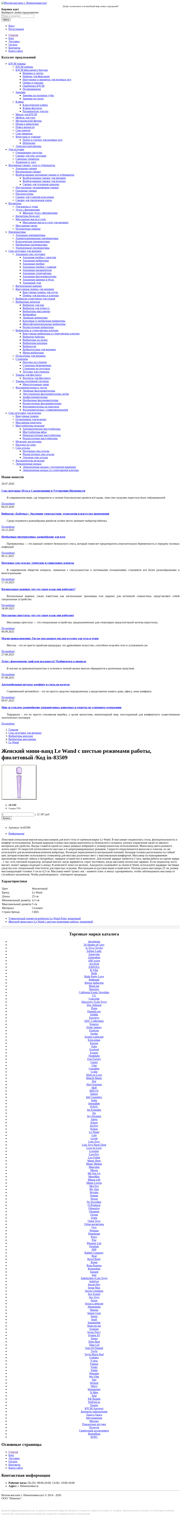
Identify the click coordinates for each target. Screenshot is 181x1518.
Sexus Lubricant (94, 1303)
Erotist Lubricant (94, 1036)
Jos (94, 1113)
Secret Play (94, 1284)
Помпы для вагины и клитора (41, 295)
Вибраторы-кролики (35, 343)
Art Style (94, 963)
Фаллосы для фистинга (37, 378)
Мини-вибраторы (33, 352)
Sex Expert (94, 1294)
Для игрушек (16, 149)
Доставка (14, 41)
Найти (6, 19)
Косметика (14, 203)
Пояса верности (25, 127)
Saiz (94, 1274)
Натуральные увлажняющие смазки (37, 187)
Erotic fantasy (94, 1027)
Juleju (94, 1119)
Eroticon (94, 1030)
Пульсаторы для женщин (31, 355)
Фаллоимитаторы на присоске (41, 406)
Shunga (94, 1309)
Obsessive (94, 1208)
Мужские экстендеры (29, 441)
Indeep (94, 1093)
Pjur (94, 1240)
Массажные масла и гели (31, 219)
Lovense (94, 1151)
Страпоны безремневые (37, 365)
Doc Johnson (94, 1005)
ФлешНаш (94, 1433)
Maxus (94, 1170)
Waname (94, 1373)
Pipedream (94, 1233)
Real (94, 1255)
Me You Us (94, 1173)
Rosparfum (94, 1268)
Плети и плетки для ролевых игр (42, 139)
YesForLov (94, 1401)
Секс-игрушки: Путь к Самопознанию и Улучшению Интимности (43, 490)
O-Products (94, 1205)
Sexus (94, 1300)
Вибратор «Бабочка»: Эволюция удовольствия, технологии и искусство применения (55, 513)
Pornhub (94, 1246)
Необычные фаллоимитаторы (40, 400)
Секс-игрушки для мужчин (24, 412)
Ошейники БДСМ (33, 85)
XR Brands (94, 1398)
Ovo (94, 1227)
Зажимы (20, 92)
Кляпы (20, 101)
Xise (94, 1395)
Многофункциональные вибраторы (44, 324)
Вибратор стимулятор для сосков (35, 298)
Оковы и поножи (33, 82)
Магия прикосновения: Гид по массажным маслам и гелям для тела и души (49, 638)
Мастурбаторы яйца (35, 431)
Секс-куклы (23, 447)
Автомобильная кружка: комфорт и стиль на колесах (35, 684)
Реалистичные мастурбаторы (40, 438)
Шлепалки (29, 142)
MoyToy (94, 1186)
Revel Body (94, 1259)
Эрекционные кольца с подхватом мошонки (49, 466)
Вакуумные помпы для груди (40, 292)
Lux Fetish (94, 1157)
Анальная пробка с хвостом (39, 257)
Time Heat (94, 1341)
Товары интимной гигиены (32, 381)
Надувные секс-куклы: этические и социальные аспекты (37, 562)
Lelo (94, 1135)
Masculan (94, 1166)
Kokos (94, 1128)
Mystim (94, 1192)
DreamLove (94, 1011)
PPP (94, 1249)
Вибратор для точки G (36, 308)
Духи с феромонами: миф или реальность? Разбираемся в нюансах (43, 661)
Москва (94, 1421)
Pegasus (94, 1230)
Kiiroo (94, 1122)
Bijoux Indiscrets (94, 982)
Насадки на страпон (35, 362)
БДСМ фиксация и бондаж (32, 69)
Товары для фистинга (29, 374)
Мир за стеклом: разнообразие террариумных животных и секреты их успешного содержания (61, 707)
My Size (94, 1189)
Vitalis (94, 1370)
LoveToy (94, 1154)
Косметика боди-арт (28, 216)
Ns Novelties (94, 1201)
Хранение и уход (26, 162)
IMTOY (94, 1090)
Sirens (94, 1316)
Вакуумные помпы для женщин (35, 289)
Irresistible (94, 1103)
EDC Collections (94, 1020)
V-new (94, 1360)
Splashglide (94, 1322)
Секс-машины (24, 133)
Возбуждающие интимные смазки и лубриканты (45, 174)
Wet (94, 1379)
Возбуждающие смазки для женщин (44, 177)
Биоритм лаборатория (94, 1411)
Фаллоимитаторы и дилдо (31, 387)
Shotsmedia (94, 1306)
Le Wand (13, 742)
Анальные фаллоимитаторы (39, 276)
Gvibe (94, 1071)
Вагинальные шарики (29, 285)
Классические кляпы (35, 104)
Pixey (94, 1236)
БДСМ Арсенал (94, 1408)
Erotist (94, 1033)
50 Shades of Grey (94, 944)
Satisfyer (94, 1281)
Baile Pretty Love (94, 976)
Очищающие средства (29, 152)
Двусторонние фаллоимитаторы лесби (46, 393)
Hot (94, 1081)
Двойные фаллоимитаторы (39, 390)
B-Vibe (94, 970)
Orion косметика (94, 1224)
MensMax (94, 1176)
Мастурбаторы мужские (30, 425)
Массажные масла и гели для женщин (45, 222)
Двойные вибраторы (35, 317)
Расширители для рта (35, 111)
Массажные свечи (26, 225)
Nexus (94, 1198)
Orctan (94, 1214)
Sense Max (94, 1287)
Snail (94, 1319)
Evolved (94, 1049)
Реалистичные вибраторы (38, 327)
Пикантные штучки (94, 1424)
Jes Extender (94, 1109)
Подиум (94, 1427)
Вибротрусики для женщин (39, 349)
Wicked (94, 1382)
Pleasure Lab (94, 1243)
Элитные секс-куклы (35, 457)
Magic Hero (94, 1160)
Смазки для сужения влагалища (35, 196)
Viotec (94, 1367)
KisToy (94, 1125)
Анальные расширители (37, 270)
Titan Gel (94, 1344)
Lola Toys (94, 1141)
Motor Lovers (94, 1182)
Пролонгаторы (24, 193)
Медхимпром (94, 1417)
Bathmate (94, 979)
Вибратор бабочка (34, 336)
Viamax (94, 1363)
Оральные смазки (26, 190)
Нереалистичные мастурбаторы (42, 435)
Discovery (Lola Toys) (94, 1001)
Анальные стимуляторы (37, 273)
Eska (94, 1046)
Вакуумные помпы (27, 416)
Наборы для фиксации (36, 76)
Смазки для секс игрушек (31, 155)
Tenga (94, 1338)
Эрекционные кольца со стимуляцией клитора (51, 470)
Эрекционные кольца (28, 463)
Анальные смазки (26, 168)
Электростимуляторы (28, 146)
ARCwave (94, 960)
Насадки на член (26, 444)
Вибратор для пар (33, 304)
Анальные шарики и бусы (38, 279)
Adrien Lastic (94, 951)
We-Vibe (94, 1376)
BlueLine (94, 985)
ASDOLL (94, 966)
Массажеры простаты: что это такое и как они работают (37, 615)
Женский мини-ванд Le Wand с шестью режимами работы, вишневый (50, 921)
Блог (11, 38)
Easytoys (94, 1017)
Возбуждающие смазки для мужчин (44, 181)
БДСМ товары (17, 63)
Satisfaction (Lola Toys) (94, 1278)
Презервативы (17, 231)
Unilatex (94, 1357)
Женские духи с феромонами (40, 212)
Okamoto (94, 1211)
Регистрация (16, 29)
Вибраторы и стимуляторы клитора (37, 330)
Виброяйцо (29, 314)
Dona (94, 1008)
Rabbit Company (94, 1252)
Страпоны (22, 358)
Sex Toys (94, 1297)
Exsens (94, 1052)
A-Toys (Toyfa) (94, 947)
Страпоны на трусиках (36, 368)
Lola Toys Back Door (94, 1144)
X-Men (94, 1392)
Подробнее (8, 503)
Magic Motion (94, 1163)
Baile (94, 973)
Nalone (94, 1195)
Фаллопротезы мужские (30, 460)
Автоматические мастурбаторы (41, 428)
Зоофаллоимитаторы (35, 397)
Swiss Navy (94, 1332)
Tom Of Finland (94, 1348)
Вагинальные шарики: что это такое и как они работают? (38, 589)
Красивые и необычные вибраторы (44, 320)
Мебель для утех (25, 117)
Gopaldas (94, 1068)
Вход (11, 25)
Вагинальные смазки (28, 171)
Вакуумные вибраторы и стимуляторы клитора (51, 333)
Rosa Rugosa (94, 1265)
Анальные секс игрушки (30, 254)
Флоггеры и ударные (28, 136)
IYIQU (94, 1106)
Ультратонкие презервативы (32, 247)
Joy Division (94, 1116)
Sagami (94, 1271)
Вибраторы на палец (35, 339)
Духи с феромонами (28, 209)
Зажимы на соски (33, 98)
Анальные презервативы (30, 235)
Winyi (94, 1386)
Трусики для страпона (36, 371)
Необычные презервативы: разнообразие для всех (33, 536)
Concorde (94, 998)
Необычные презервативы (31, 244)
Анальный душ (32, 282)
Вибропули (29, 346)
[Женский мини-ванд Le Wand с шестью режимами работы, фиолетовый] (19, 798)
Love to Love (94, 1147)
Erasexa (94, 1024)
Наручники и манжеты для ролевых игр (47, 79)
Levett (94, 1138)
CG (94, 995)
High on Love (94, 1074)
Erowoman (94, 1039)
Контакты (14, 47)
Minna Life (94, 1179)
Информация (16, 833)
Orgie (94, 1217)
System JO (94, 1335)
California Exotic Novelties (94, 992)
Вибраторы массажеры (36, 311)
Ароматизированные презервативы (37, 238)
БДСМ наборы (24, 66)
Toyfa (94, 1351)
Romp (94, 1262)
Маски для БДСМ (26, 114)
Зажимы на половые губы (38, 95)
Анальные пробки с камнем (39, 266)
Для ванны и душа (27, 206)
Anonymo (94, 954)
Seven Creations (94, 1290)
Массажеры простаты (29, 422)
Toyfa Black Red (94, 1354)
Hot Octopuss (94, 1084)
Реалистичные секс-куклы (38, 454)
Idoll (94, 1087)
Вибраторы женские (28, 301)
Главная (13, 35)
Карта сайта (15, 50)
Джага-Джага (94, 1414)
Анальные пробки (34, 263)
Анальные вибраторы (36, 260)
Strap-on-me (94, 1325)
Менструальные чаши (36, 384)
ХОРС (94, 1436)
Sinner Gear (94, 1313)
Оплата (12, 44)
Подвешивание (32, 89)
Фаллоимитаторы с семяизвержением (45, 409)
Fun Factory (94, 1059)
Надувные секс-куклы (36, 451)
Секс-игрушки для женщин (25, 250)
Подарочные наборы (28, 228)
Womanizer (94, 1389)
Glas (94, 1065)
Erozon (94, 1043)
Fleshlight (94, 1055)
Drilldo (94, 1014)
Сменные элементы (27, 158)
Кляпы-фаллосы (32, 108)
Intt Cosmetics (94, 1097)
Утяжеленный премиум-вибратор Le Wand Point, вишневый (44, 918)
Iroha (94, 1100)
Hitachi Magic (94, 1078)
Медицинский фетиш (29, 120)
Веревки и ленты (33, 73)
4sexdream (94, 941)
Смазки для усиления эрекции (41, 184)
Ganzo (94, 1062)
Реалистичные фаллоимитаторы (42, 403)
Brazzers (94, 989)
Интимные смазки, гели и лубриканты (31, 165)
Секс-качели (23, 130)
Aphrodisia (94, 957)
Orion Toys (94, 1220)
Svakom (94, 1328)
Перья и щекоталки (27, 123)
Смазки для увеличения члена (34, 200)
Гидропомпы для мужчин (31, 419)
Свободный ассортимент (94, 1430)
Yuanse (94, 1405)
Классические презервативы (33, 241)
